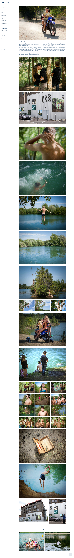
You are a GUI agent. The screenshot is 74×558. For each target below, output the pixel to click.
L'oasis (2, 38)
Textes (3, 45)
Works (3, 9)
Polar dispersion (4, 21)
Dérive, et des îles (4, 30)
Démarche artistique (5, 42)
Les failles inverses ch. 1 (5, 13)
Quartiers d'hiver (4, 17)
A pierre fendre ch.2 (4, 18)
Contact (3, 7)
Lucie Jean (5, 2)
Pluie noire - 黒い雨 (4, 20)
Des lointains (3, 25)
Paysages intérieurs (4, 37)
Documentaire (4, 28)
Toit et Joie (3, 35)
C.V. (2, 43)
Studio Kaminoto (5, 49)
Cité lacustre (3, 32)
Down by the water (4, 23)
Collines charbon (4, 15)
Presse (3, 47)
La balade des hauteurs (5, 33)
